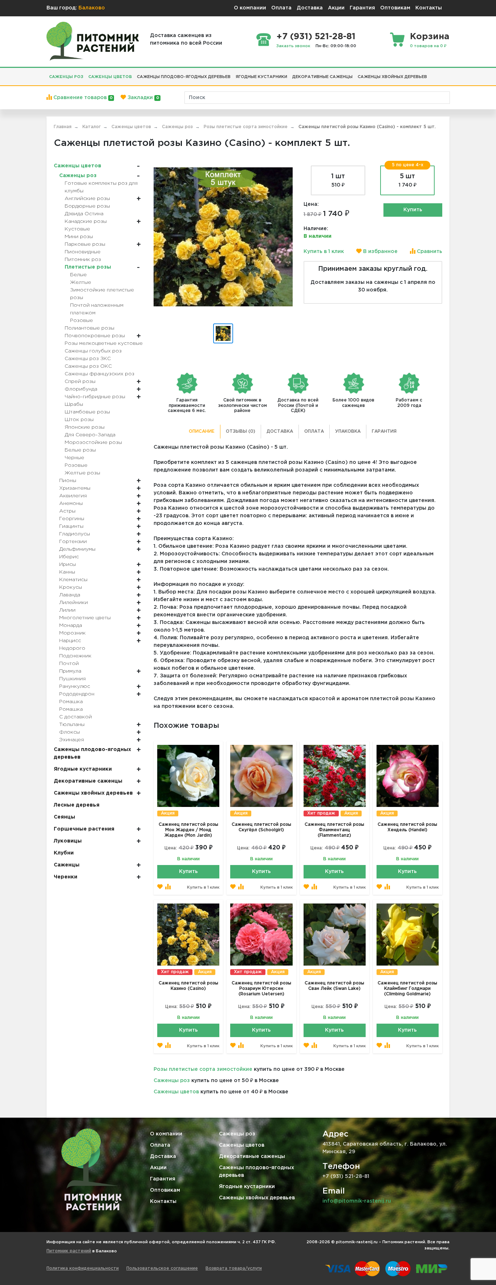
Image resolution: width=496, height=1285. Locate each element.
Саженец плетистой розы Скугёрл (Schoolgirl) (261, 827)
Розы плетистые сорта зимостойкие (203, 1069)
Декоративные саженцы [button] (322, 77)
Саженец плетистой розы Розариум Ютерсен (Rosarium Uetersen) (261, 988)
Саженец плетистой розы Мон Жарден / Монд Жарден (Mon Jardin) (188, 830)
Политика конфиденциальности (82, 1268)
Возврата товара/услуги (234, 1268)
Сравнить (428, 251)
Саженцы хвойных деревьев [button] (392, 77)
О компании (250, 8)
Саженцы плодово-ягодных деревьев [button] (184, 77)
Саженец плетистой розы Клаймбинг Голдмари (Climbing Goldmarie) (407, 988)
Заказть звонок (293, 46)
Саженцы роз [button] (66, 77)
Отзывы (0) (240, 431)
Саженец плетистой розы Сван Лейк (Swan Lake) (334, 986)
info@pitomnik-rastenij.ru (356, 1201)
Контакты (428, 8)
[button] (432, 74)
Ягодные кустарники (247, 1186)
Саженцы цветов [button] (110, 77)
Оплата (281, 8)
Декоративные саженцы (252, 1156)
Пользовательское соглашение (162, 1268)
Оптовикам (395, 8)
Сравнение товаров (82, 97)
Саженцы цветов (176, 1092)
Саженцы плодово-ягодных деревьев (256, 1172)
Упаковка (348, 431)
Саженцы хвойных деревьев (257, 1198)
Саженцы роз (172, 1080)
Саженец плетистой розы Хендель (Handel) (407, 827)
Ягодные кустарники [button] (261, 77)
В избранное (380, 251)
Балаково (91, 8)
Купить (412, 210)
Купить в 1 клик (324, 251)
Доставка (310, 8)
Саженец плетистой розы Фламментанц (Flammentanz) (334, 830)
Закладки (142, 97)
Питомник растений (68, 1251)
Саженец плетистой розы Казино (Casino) (188, 986)
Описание (202, 431)
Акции (336, 8)
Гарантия (362, 8)
